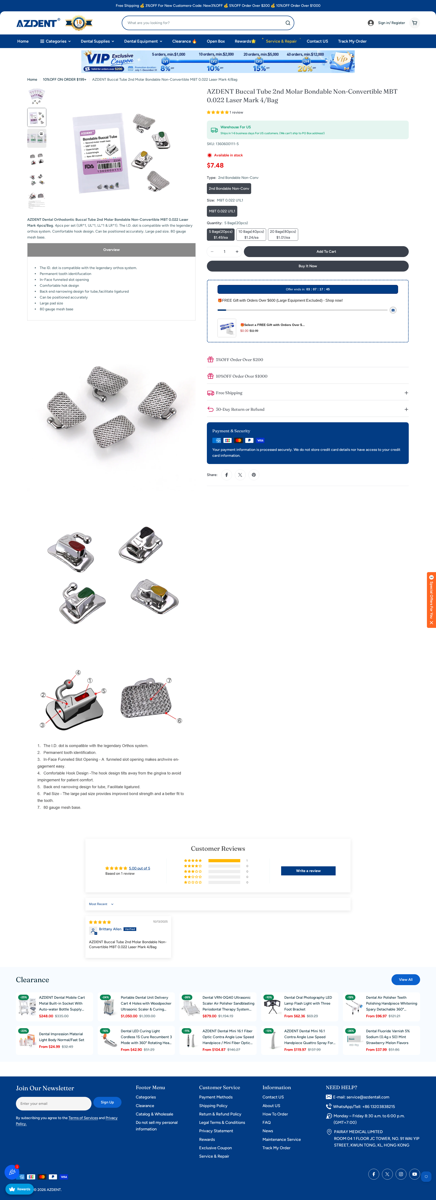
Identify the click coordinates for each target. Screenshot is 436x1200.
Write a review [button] (308, 871)
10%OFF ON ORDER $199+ (65, 79)
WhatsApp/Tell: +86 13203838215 (364, 1106)
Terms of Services (83, 1118)
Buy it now (308, 266)
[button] (218, 112)
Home (32, 79)
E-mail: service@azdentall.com (361, 1097)
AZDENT (54, 1190)
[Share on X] (240, 474)
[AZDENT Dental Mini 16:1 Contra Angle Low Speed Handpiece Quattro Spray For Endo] (272, 1040)
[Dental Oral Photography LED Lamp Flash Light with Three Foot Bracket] (272, 1007)
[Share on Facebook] (226, 474)
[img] (100, 922)
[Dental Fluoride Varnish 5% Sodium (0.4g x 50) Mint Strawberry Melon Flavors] (354, 1040)
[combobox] (208, 23)
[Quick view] (31, 1001)
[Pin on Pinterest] (253, 474)
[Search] (288, 23)
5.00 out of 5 (139, 868)
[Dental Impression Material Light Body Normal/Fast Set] (27, 1040)
